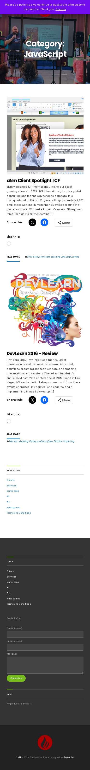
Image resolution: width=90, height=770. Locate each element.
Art (8, 502)
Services (12, 485)
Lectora (75, 257)
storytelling (68, 441)
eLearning (55, 257)
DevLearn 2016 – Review (32, 354)
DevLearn (13, 441)
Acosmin (69, 757)
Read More (13, 257)
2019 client (32, 257)
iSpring (32, 441)
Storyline (58, 441)
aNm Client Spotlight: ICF (33, 181)
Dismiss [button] (60, 9)
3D (8, 496)
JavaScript (66, 257)
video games (13, 507)
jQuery (50, 441)
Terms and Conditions (19, 512)
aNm (20, 757)
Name (14, 628)
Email (14, 641)
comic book (13, 491)
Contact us (16, 678)
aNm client (44, 257)
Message (12, 653)
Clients (11, 480)
